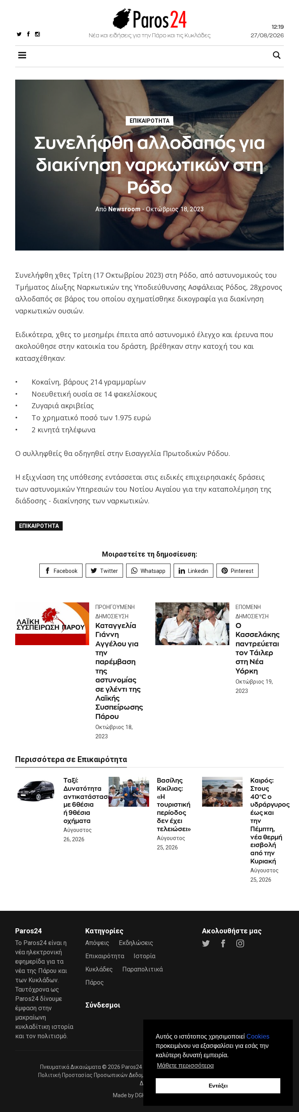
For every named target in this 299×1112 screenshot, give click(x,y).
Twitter (109, 571)
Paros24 (131, 1067)
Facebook (65, 571)
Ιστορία (144, 956)
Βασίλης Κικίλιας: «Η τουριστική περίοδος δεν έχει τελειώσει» (174, 804)
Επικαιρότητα (149, 121)
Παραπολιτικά (142, 969)
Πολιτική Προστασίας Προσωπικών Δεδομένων (97, 1075)
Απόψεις (97, 943)
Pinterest (242, 571)
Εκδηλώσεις (136, 943)
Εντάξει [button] (218, 1085)
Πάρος (94, 982)
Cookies (257, 1036)
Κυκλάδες (99, 969)
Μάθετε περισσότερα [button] (185, 1065)
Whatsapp (153, 571)
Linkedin (198, 571)
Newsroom (118, 209)
